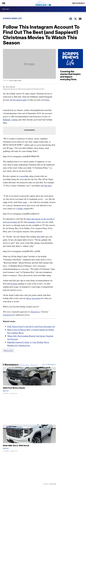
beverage (14, 283)
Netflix (20, 208)
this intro (48, 185)
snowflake (24, 176)
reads (25, 202)
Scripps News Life (12, 18)
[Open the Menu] (3, 3)
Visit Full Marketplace (49, 364)
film (38, 236)
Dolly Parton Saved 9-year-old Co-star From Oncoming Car (31, 326)
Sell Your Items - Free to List (28, 365)
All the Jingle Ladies (15, 80)
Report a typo (8, 350)
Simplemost (35, 311)
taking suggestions (33, 298)
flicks (47, 99)
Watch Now (77, 3)
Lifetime (14, 119)
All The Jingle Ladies (18, 99)
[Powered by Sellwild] (53, 484)
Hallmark (6, 119)
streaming (32, 222)
